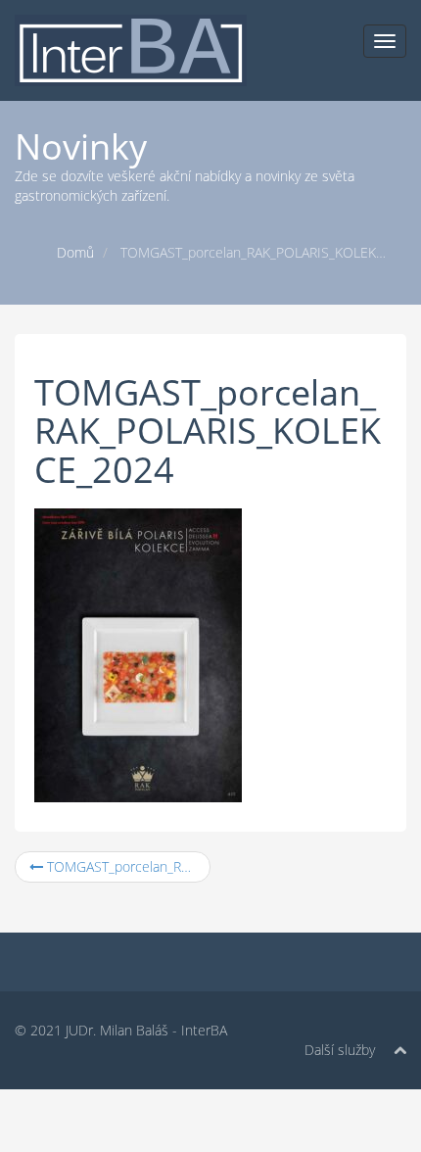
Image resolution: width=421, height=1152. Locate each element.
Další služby (339, 1049)
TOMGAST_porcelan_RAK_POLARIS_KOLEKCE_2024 (126, 866)
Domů (75, 252)
